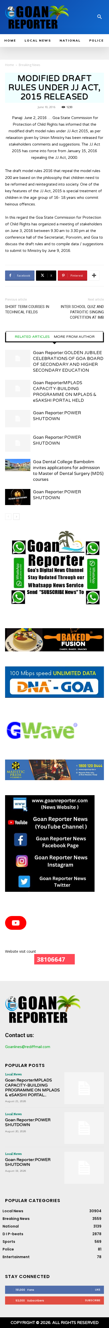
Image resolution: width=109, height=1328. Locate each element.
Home (9, 65)
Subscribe (92, 1300)
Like (97, 1289)
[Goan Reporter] (37, 17)
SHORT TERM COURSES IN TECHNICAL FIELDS (27, 309)
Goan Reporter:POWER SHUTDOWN (27, 1122)
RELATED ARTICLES (32, 337)
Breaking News (29, 65)
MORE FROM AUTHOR (74, 337)
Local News (13, 1074)
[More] (94, 275)
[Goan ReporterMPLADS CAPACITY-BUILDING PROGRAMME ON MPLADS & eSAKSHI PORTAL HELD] (17, 388)
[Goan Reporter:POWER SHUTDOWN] (17, 419)
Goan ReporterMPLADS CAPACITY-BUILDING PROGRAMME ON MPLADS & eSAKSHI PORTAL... (32, 1088)
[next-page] (16, 516)
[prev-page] (8, 516)
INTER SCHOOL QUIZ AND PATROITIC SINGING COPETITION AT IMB (82, 312)
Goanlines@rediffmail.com (27, 1047)
